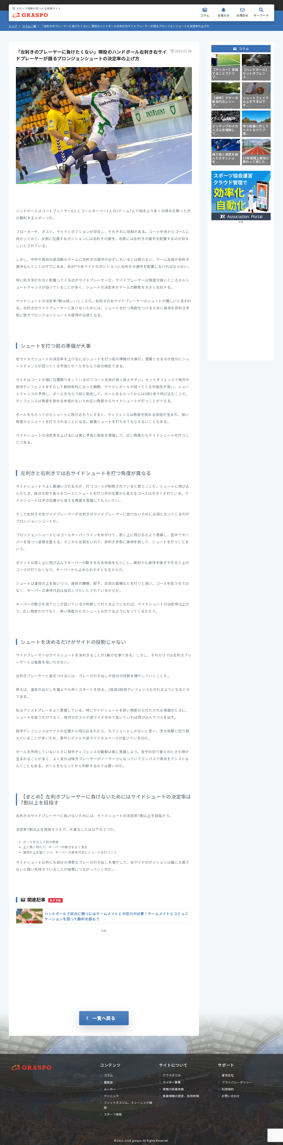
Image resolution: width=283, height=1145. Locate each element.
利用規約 (228, 1089)
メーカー (110, 1089)
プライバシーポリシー (237, 1082)
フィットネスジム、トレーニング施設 (128, 1104)
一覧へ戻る (103, 1018)
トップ (13, 26)
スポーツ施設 (113, 1114)
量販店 (108, 1082)
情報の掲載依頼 (173, 1089)
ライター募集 (172, 1082)
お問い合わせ (231, 1096)
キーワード (261, 15)
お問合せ (242, 15)
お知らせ (224, 15)
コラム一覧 (29, 26)
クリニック (111, 1096)
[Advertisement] (104, 964)
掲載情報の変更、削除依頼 (181, 1096)
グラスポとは (172, 1075)
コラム (204, 15)
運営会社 (228, 1075)
